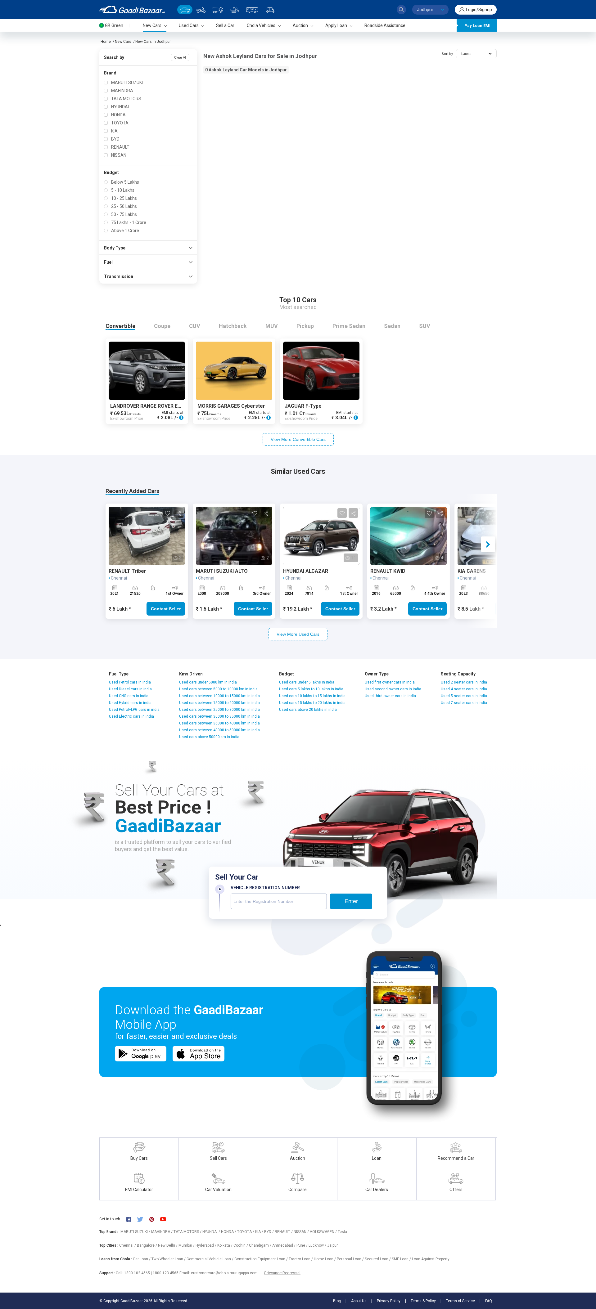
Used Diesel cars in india (130, 689)
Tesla (342, 1232)
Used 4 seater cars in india (464, 689)
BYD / (269, 1232)
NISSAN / (302, 1232)
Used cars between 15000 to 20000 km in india (219, 703)
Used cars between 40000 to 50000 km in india (219, 730)
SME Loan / (402, 1259)
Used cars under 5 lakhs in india (306, 682)
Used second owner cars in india (393, 689)
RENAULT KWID (387, 571)
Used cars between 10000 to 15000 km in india (219, 696)
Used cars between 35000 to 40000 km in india (219, 723)
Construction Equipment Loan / (261, 1259)
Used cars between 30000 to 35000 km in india (219, 716)
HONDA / (229, 1232)
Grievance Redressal (282, 1273)
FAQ (488, 1301)
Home (106, 41)
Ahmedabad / (284, 1245)
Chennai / (128, 1245)
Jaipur (332, 1245)
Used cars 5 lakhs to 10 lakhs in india (311, 689)
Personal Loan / (351, 1259)
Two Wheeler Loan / (169, 1259)
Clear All (180, 57)
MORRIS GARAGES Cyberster (231, 406)
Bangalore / (147, 1245)
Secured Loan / (378, 1259)
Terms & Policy (423, 1301)
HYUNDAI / (211, 1232)
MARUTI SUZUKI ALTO (222, 571)
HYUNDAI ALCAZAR (305, 571)
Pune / (302, 1245)
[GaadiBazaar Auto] (270, 9)
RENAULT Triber (127, 571)
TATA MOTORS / (188, 1232)
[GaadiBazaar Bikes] (201, 9)
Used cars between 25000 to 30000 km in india (219, 709)
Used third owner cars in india (390, 696)
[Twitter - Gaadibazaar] (143, 1219)
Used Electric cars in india (131, 716)
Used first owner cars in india (390, 682)
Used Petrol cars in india (130, 682)
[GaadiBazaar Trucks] (218, 9)
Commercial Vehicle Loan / (210, 1259)
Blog (337, 1301)
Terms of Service (460, 1301)
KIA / (259, 1232)
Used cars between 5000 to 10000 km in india (218, 689)
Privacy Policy (388, 1301)
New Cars (123, 41)
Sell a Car (225, 25)
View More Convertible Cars (298, 439)
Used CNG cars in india (128, 696)
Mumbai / (187, 1245)
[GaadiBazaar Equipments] (234, 9)
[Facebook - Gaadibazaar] (131, 1219)
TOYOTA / (246, 1232)
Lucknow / (318, 1245)
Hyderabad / (206, 1245)
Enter (351, 901)
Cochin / (241, 1245)
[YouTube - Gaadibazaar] (166, 1219)
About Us (359, 1301)
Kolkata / (225, 1245)
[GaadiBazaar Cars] (184, 9)
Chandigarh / (260, 1245)
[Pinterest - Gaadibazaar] (154, 1219)
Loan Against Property (430, 1259)
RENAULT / (284, 1232)
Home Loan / (325, 1259)
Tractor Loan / (301, 1259)
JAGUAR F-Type (303, 406)
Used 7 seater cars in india (464, 703)
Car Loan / (142, 1259)
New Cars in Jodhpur (153, 41)
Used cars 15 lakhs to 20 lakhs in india (312, 703)
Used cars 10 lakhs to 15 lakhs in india (312, 696)
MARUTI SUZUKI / (135, 1232)
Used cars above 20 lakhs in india (308, 709)
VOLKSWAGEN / (324, 1232)
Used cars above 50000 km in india (209, 737)
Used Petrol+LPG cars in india (134, 709)
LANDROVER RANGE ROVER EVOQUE (152, 406)
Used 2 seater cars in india (464, 682)
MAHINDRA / (162, 1232)
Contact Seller (166, 608)
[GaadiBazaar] (132, 9)
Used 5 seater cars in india (464, 696)
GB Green (114, 25)
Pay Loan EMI (477, 25)
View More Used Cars (298, 634)
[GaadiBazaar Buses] (252, 9)
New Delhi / (168, 1245)
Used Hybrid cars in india (130, 703)
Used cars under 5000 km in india (208, 682)
